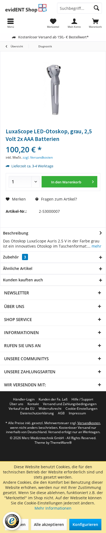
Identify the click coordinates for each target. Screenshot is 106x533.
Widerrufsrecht (50, 408)
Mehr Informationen (53, 508)
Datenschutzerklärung (37, 413)
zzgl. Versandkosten (38, 157)
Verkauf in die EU (22, 408)
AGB (61, 413)
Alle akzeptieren (49, 524)
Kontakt (33, 404)
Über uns (16, 404)
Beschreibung (15, 233)
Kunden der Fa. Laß (53, 399)
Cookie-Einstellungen (81, 408)
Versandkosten (88, 423)
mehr (96, 246)
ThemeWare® (61, 442)
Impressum (77, 413)
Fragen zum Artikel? (58, 199)
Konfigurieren (85, 524)
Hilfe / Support (82, 399)
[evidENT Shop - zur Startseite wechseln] (26, 8)
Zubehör (14, 257)
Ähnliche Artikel (17, 268)
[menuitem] (95, 23)
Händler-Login (24, 399)
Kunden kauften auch (23, 279)
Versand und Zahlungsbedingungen (69, 404)
